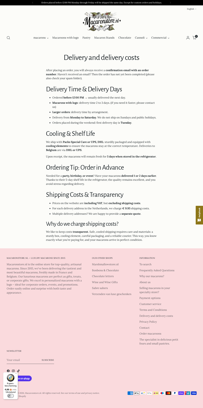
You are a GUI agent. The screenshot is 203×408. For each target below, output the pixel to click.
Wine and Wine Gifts (105, 282)
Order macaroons (150, 333)
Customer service (150, 304)
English (190, 9)
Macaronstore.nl (33, 393)
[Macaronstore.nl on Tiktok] (19, 371)
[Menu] (16, 374)
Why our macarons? (151, 276)
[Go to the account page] (188, 38)
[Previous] (32, 2)
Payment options (149, 298)
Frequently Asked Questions (156, 270)
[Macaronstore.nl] (101, 21)
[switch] (10, 396)
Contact (144, 327)
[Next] (170, 2)
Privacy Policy (148, 321)
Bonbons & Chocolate (105, 270)
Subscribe (48, 360)
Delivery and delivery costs (156, 316)
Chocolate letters (103, 276)
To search (145, 264)
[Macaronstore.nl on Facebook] (8, 371)
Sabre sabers (100, 288)
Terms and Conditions (153, 310)
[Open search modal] (8, 38)
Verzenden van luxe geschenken (111, 294)
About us (145, 282)
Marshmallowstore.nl (105, 264)
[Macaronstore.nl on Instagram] (14, 371)
